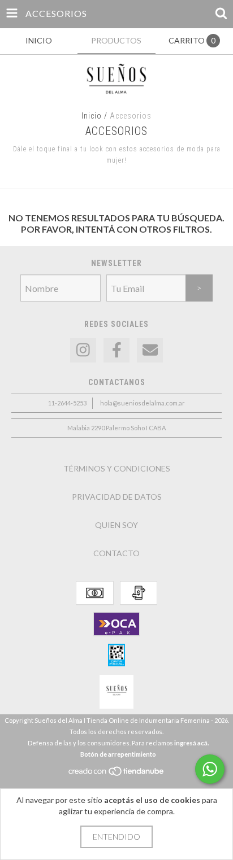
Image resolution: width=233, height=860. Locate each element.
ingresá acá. (191, 743)
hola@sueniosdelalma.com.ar (142, 403)
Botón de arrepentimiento (118, 754)
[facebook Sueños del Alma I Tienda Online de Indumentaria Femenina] (116, 350)
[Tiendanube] (116, 774)
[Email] (150, 350)
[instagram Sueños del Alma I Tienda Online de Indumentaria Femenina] (83, 350)
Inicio (91, 115)
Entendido (116, 836)
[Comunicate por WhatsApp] (210, 769)
